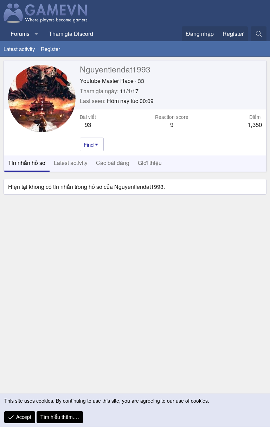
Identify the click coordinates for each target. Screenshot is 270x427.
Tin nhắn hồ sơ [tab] (26, 163)
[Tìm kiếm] (258, 33)
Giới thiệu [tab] (150, 163)
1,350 (255, 124)
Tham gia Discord (71, 34)
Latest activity (19, 48)
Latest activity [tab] (71, 163)
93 (88, 124)
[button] (36, 33)
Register (50, 48)
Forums (20, 34)
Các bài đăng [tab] (112, 163)
